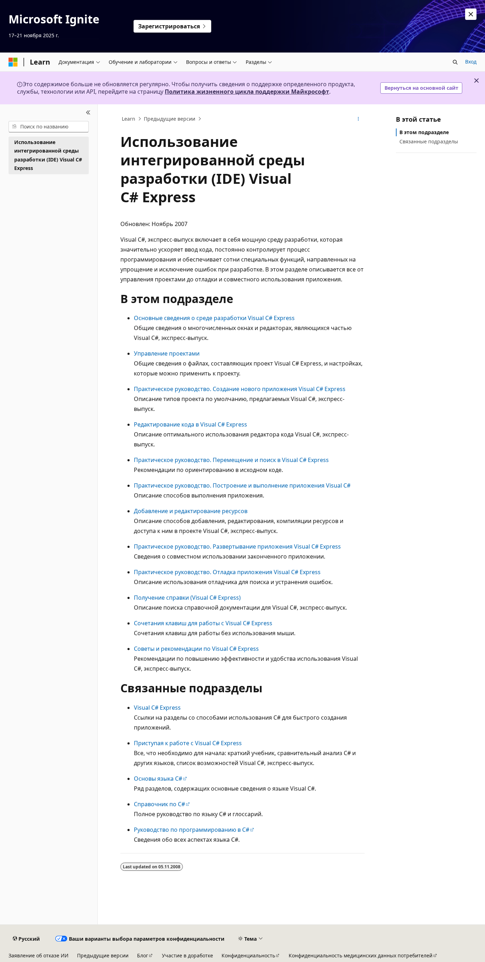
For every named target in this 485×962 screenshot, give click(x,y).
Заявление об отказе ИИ (39, 955)
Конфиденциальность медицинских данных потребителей (360, 955)
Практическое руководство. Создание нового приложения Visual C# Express (239, 389)
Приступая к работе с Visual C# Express (188, 743)
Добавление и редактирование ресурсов (190, 511)
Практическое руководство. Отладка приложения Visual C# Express (227, 572)
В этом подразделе (424, 132)
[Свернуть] (88, 113)
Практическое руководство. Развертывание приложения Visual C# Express (237, 546)
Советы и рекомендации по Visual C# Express (196, 649)
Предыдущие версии (169, 118)
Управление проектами (167, 353)
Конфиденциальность (248, 955)
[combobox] (49, 126)
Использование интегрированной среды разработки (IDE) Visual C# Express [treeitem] (48, 155)
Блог (142, 955)
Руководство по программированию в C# (191, 830)
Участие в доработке (187, 955)
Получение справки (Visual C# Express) (187, 597)
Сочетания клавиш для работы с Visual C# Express (203, 623)
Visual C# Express (157, 707)
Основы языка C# (158, 778)
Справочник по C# (159, 804)
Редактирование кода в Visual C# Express (190, 424)
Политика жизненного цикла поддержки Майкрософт (247, 91)
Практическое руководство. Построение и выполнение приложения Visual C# (242, 485)
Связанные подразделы (428, 141)
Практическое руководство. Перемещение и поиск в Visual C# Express (231, 460)
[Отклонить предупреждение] (470, 14)
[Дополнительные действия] (358, 119)
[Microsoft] (13, 62)
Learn (128, 118)
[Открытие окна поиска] (455, 62)
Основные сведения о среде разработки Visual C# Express (214, 318)
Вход (470, 61)
